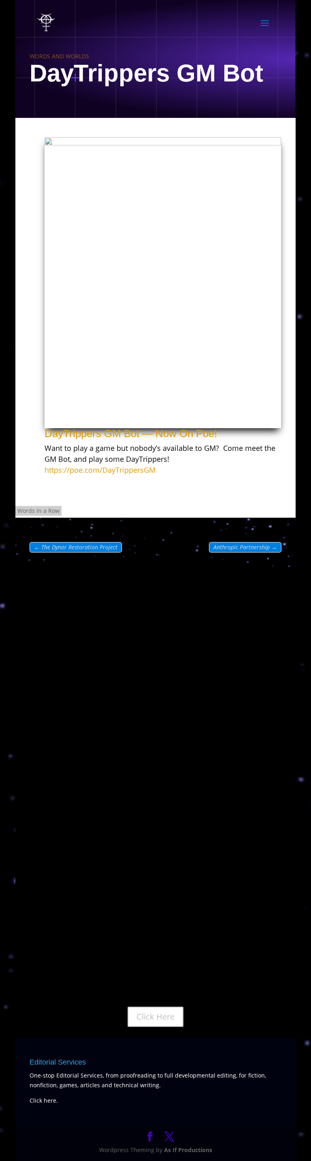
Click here (43, 1100)
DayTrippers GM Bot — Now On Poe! (132, 433)
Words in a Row (38, 510)
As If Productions (188, 1150)
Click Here (155, 1016)
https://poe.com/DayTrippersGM (100, 470)
